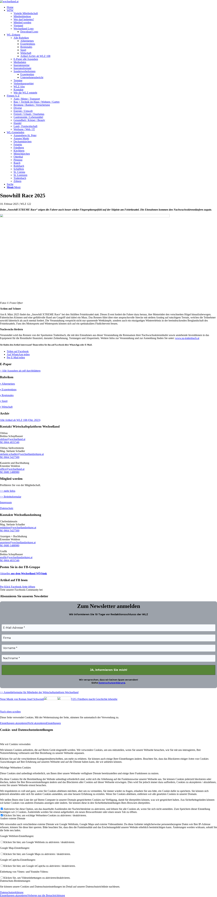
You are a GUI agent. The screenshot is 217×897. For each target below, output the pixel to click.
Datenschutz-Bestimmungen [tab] (15, 880)
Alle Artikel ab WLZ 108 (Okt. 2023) (20, 420)
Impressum (6, 502)
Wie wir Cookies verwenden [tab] (15, 744)
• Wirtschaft (6, 406)
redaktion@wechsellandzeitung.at (18, 527)
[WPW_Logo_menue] (9, 1)
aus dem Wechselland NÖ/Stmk (28, 573)
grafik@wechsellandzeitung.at (16, 557)
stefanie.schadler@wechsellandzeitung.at (22, 454)
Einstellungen (53, 723)
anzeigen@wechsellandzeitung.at (18, 542)
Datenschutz (6, 508)
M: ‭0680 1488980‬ (9, 472)
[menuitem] (112, 7)
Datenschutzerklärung (111, 683)
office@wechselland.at (12, 469)
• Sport (3, 401)
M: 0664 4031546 (9, 442)
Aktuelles (5, 573)
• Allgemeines (7, 383)
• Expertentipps (8, 389)
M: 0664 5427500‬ (9, 530)
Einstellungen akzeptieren (13, 723)
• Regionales (7, 395)
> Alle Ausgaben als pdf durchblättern (20, 370)
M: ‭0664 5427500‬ (9, 457)
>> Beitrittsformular (10, 496)
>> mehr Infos (7, 490)
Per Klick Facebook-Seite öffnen (17, 586)
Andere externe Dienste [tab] (12, 818)
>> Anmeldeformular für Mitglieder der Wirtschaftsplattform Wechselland (39, 692)
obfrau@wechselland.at (12, 439)
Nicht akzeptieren (36, 723)
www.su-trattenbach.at (187, 338)
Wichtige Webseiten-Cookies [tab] (15, 767)
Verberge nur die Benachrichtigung (46, 895)
